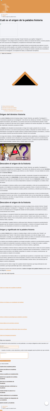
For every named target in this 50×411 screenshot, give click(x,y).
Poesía (6, 10)
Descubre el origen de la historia (9, 107)
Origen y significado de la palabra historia (14, 110)
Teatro (6, 9)
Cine (6, 8)
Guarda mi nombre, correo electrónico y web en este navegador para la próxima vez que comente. (25, 350)
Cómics (6, 5)
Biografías (7, 6)
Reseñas (4, 4)
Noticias (4, 11)
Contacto (4, 12)
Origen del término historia (8, 106)
